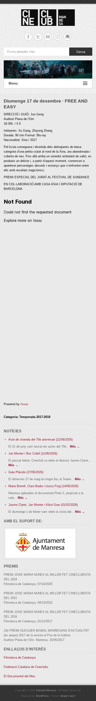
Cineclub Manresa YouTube (48, 37)
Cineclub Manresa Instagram (58, 37)
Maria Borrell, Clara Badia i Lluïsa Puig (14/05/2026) (43, 486)
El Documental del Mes (19, 676)
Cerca (80, 52)
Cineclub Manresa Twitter (38, 37)
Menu (13, 83)
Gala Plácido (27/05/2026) (25, 472)
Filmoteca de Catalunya (20, 657)
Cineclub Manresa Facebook (28, 37)
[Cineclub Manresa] (48, 69)
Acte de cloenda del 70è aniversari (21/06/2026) (40, 439)
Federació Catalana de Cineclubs (26, 667)
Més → (75, 446)
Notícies (12, 431)
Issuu (24, 404)
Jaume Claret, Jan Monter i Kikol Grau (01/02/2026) (43, 504)
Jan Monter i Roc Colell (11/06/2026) (32, 453)
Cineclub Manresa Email (67, 37)
